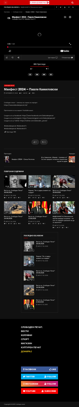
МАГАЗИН (26, 343)
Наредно (72, 154)
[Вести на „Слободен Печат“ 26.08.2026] (29, 246)
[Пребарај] (72, 2)
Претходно (7, 154)
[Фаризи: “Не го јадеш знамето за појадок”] (29, 261)
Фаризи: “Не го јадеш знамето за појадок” (39, 191)
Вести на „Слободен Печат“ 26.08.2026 (13, 191)
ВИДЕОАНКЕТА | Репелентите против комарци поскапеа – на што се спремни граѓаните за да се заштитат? (32, 7)
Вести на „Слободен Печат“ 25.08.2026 (62, 191)
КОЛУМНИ (26, 335)
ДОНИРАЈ (26, 351)
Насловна (7, 12)
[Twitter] (61, 7)
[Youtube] (65, 7)
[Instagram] (69, 7)
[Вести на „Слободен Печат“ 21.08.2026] (29, 304)
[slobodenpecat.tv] (39, 2)
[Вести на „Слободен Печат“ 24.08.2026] (29, 290)
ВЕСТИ (25, 331)
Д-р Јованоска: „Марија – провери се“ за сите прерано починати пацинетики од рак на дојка (54, 159)
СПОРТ (25, 339)
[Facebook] (56, 7)
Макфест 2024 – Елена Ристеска (23, 159)
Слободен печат (18, 12)
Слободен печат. (32, 327)
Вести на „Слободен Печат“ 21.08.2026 (37, 217)
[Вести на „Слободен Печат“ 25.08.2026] (29, 275)
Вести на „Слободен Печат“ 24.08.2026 (13, 217)
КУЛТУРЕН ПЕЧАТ (31, 347)
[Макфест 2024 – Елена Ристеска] (7, 159)
